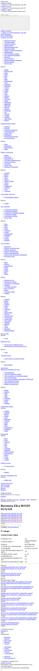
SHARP (6, 107)
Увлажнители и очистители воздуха (15, 346)
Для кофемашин (9, 372)
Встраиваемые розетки (11, 197)
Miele (6, 79)
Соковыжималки (9, 131)
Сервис (6, 648)
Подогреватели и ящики (11, 53)
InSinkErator (8, 186)
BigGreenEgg (8, 365)
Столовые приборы (10, 287)
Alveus (6, 183)
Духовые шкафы (9, 42)
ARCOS (6, 114)
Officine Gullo (8, 71)
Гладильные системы (10, 216)
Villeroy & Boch (9, 181)
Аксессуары (8, 63)
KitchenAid (7, 102)
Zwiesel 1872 (8, 319)
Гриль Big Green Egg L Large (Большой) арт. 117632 (16, 604)
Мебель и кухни (6, 463)
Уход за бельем (5, 206)
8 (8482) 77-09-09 (6, 9)
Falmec (6, 91)
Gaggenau (7, 84)
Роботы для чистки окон (11, 248)
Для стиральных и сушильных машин (16, 376)
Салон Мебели (8, 653)
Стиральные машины (11, 209)
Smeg (6, 73)
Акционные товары (7, 406)
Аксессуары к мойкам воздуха (13, 344)
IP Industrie (7, 110)
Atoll (5, 189)
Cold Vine (7, 99)
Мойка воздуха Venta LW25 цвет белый (13, 609)
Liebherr (6, 96)
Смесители (7, 157)
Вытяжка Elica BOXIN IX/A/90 (10, 575)
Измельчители (8, 158)
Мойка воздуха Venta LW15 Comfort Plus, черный (16, 595)
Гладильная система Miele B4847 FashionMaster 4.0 (16, 588)
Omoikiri (7, 117)
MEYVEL (7, 106)
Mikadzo (6, 324)
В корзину (4, 527)
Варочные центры (10, 40)
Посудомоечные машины (12, 55)
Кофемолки (7, 135)
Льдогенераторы (9, 138)
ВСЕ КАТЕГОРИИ (7, 36)
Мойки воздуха (5, 341)
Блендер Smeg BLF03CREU (9, 624)
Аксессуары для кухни (8, 194)
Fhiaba (6, 101)
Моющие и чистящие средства (10, 369)
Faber (6, 92)
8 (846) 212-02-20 (6, 3)
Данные (6, 652)
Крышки (7, 285)
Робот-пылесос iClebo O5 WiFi (10, 599)
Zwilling (6, 115)
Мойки (6, 155)
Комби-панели (8, 45)
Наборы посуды (9, 280)
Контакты (7, 637)
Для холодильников (10, 377)
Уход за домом (5, 243)
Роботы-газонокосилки (11, 253)
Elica (5, 76)
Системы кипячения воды (12, 160)
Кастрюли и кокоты (10, 282)
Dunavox (7, 109)
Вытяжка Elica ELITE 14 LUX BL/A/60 (13, 568)
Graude (6, 89)
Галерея (6, 644)
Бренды (3, 488)
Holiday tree (7, 480)
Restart (6, 70)
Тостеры (7, 128)
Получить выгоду (13, 527)
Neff (5, 78)
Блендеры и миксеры (10, 130)
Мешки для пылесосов (11, 384)
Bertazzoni (7, 86)
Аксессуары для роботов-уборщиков (15, 255)
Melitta (6, 390)
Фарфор (6, 293)
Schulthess (7, 235)
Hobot (6, 267)
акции (3, 34)
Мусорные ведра (9, 256)
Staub (6, 307)
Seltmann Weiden (9, 330)
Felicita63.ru (4, 631)
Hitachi (6, 97)
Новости (7, 639)
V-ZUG (6, 88)
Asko (5, 83)
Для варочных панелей (11, 382)
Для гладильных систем (11, 381)
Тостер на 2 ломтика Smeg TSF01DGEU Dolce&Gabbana (18, 619)
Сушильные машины (10, 211)
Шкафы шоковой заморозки (13, 60)
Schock (6, 179)
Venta (6, 352)
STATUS (7, 188)
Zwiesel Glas (8, 317)
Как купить (7, 640)
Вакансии (7, 656)
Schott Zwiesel (8, 316)
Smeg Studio (8, 650)
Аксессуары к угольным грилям (14, 358)
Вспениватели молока (11, 136)
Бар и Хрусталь (9, 288)
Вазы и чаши (5, 333)
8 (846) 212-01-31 (6, 6)
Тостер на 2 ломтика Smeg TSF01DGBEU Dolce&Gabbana (19, 614)
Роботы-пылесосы (10, 250)
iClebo (6, 269)
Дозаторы (7, 163)
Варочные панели (9, 44)
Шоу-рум (7, 642)
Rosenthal (7, 329)
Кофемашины (8, 52)
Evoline (6, 203)
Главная (3, 499)
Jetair (5, 94)
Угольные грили (6, 355)
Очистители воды (9, 162)
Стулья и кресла (9, 466)
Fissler (6, 306)
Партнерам (7, 647)
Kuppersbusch (8, 81)
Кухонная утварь (9, 291)
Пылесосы (7, 246)
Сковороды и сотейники (12, 283)
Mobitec (6, 472)
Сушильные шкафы (10, 214)
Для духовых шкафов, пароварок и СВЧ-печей (18, 379)
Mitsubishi (7, 104)
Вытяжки (7, 57)
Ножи (6, 290)
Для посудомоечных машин (12, 374)
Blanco (6, 174)
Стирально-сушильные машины (14, 213)
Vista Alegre (7, 119)
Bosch (6, 74)
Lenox (6, 327)
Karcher (6, 239)
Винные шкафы (9, 62)
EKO (5, 272)
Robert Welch (8, 312)
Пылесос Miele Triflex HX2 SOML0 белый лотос (15, 583)
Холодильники (9, 58)
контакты (8, 34)
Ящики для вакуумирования (13, 50)
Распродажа (4, 434)
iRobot (6, 271)
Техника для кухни (7, 37)
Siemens (6, 392)
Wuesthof (7, 322)
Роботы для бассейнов (11, 251)
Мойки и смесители (7, 152)
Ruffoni (6, 120)
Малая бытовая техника (8, 123)
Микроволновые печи (11, 47)
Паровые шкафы (9, 49)
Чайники (7, 126)
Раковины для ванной (11, 167)
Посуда (3, 277)
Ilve (5, 112)
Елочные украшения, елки (9, 475)
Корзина (3, 490)
